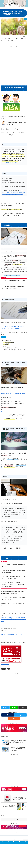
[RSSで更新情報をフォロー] (14, 718)
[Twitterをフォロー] (20, 715)
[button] (25, 404)
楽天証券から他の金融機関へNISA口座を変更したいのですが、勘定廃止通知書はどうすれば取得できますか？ (14, 619)
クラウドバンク (5, 664)
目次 (13, 80)
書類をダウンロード (6, 411)
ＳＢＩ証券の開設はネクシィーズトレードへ (12, 634)
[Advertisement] (14, 62)
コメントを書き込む (14, 819)
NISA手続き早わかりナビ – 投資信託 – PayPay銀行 (13, 393)
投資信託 (4, 669)
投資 (9, 669)
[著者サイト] (7, 715)
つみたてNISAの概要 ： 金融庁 (10, 162)
